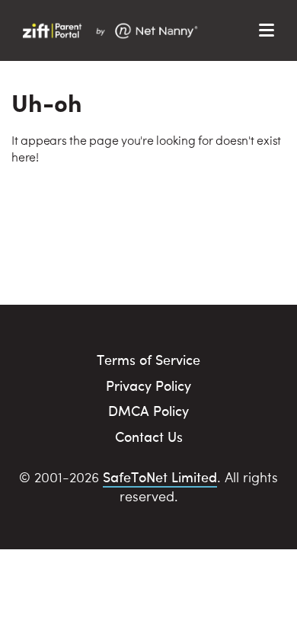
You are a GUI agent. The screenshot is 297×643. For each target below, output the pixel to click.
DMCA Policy (148, 410)
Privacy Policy (148, 385)
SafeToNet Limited (160, 476)
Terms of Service (148, 359)
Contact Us (149, 436)
